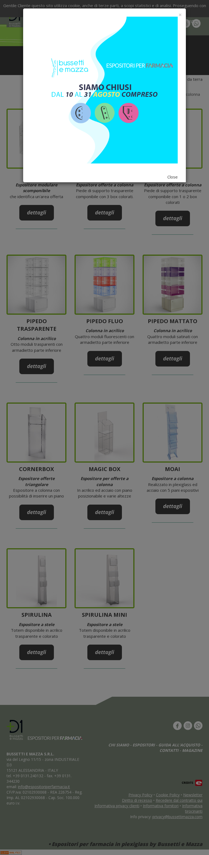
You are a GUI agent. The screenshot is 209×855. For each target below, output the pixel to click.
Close (172, 177)
